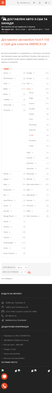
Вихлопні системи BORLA (13, 358)
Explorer (32, 130)
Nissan (29, 200)
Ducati (29, 78)
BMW (5, 89)
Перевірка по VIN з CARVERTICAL (17, 335)
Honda (29, 158)
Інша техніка (8, 253)
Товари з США (9, 349)
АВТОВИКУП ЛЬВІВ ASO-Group (16, 340)
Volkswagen (8, 242)
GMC (29, 152)
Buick (5, 94)
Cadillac (6, 99)
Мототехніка (32, 216)
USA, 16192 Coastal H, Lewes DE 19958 (21, 311)
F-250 (31, 146)
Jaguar (6, 179)
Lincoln (6, 211)
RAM (28, 211)
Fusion (31, 103)
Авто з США (20, 29)
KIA (4, 195)
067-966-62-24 (10, 316)
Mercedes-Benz (33, 184)
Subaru (6, 226)
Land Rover (8, 200)
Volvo (5, 248)
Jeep (5, 184)
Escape (32, 108)
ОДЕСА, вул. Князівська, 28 (17, 307)
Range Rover (8, 216)
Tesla (5, 232)
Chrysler (6, 110)
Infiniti (5, 174)
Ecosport (32, 140)
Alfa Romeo (8, 78)
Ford (47, 29)
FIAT (28, 83)
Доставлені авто (35, 29)
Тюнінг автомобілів (11, 353)
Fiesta (31, 114)
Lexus (5, 205)
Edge (31, 98)
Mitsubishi (31, 195)
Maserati (30, 174)
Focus (31, 92)
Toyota (6, 237)
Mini (28, 190)
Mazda (29, 179)
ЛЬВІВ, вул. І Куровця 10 (15, 302)
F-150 (31, 135)
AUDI (5, 83)
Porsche (30, 205)
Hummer (30, 163)
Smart (5, 221)
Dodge (29, 73)
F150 (31, 119)
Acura (5, 73)
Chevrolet (7, 105)
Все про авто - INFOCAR (13, 344)
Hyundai (30, 168)
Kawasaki (7, 190)
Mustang (32, 124)
